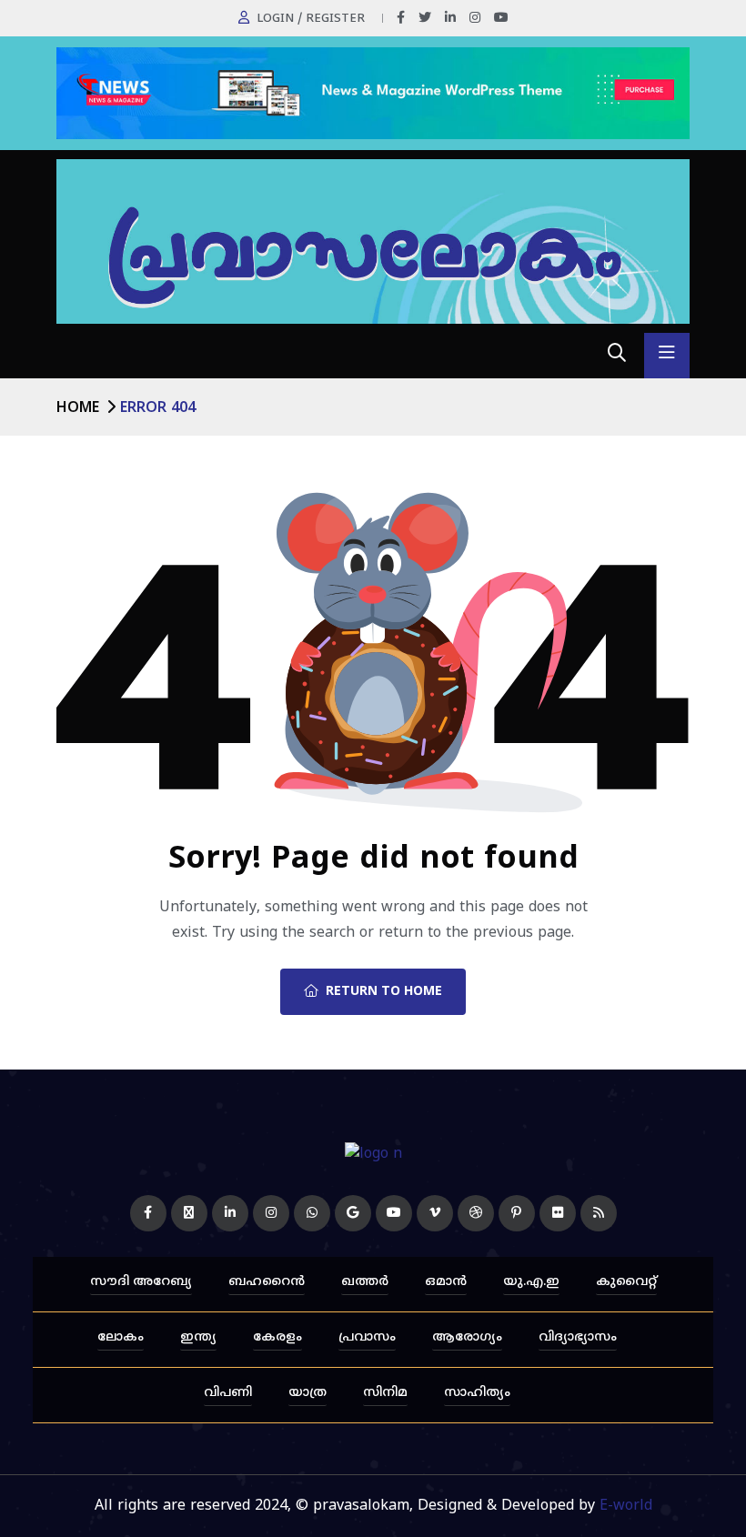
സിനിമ (385, 1393)
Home (77, 408)
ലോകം (120, 1337)
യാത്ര (307, 1393)
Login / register (311, 19)
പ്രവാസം (367, 1337)
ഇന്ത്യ (198, 1337)
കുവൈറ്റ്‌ (626, 1282)
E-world (626, 1506)
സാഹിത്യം (477, 1393)
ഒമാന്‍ (446, 1282)
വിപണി (228, 1393)
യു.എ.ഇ (531, 1282)
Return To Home (384, 992)
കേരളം (277, 1337)
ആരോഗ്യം (467, 1337)
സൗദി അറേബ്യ (141, 1282)
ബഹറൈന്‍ (266, 1282)
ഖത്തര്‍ (364, 1282)
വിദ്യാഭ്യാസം (578, 1337)
